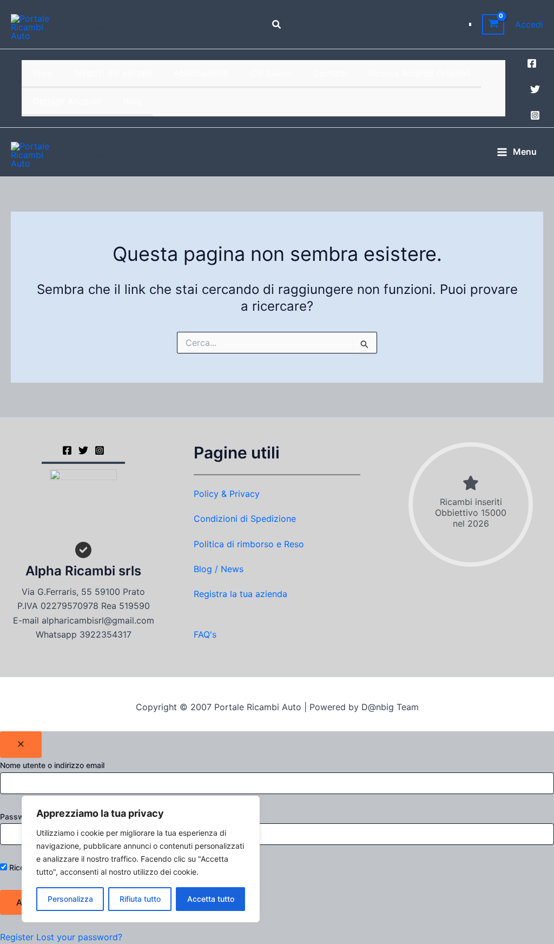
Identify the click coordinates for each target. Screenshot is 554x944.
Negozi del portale (113, 73)
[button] (277, 24)
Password (18, 816)
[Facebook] (532, 63)
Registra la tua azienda (240, 593)
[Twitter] (535, 89)
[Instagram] (535, 115)
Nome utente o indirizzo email (52, 765)
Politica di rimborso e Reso (249, 544)
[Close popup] (21, 744)
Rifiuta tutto (140, 898)
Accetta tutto (210, 898)
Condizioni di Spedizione (245, 518)
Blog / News (218, 568)
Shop (43, 73)
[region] (141, 859)
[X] (83, 450)
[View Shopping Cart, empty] (493, 24)
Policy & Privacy (227, 493)
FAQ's (205, 634)
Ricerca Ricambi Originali (419, 73)
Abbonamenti (201, 73)
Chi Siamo (271, 73)
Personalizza (70, 898)
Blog (132, 101)
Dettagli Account (67, 101)
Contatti (330, 73)
